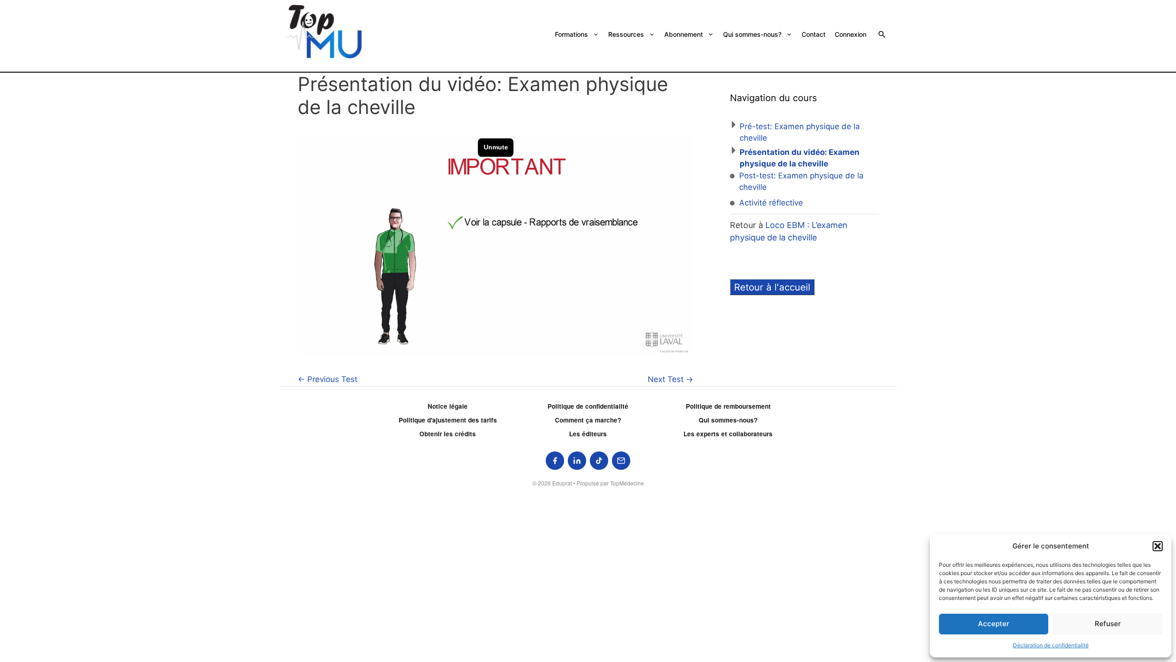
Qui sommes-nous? (752, 34)
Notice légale (448, 406)
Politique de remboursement (728, 406)
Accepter (993, 623)
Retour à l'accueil (772, 287)
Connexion (850, 34)
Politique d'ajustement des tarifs (448, 420)
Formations (571, 34)
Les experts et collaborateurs (728, 433)
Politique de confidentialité (588, 406)
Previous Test (327, 379)
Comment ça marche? (588, 420)
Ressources (626, 34)
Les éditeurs (588, 433)
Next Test (670, 379)
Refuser (1108, 623)
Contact (813, 34)
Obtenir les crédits (447, 433)
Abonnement (683, 34)
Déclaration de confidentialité (1051, 645)
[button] (1157, 546)
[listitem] (555, 460)
